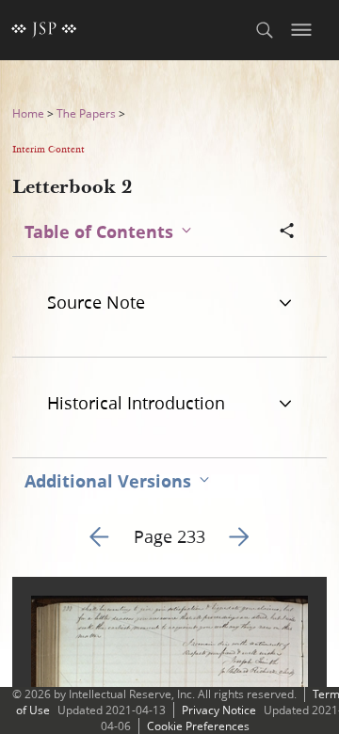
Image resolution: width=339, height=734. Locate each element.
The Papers (86, 113)
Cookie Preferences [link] (198, 726)
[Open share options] (287, 232)
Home (28, 113)
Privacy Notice (219, 710)
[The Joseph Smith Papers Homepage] (44, 30)
